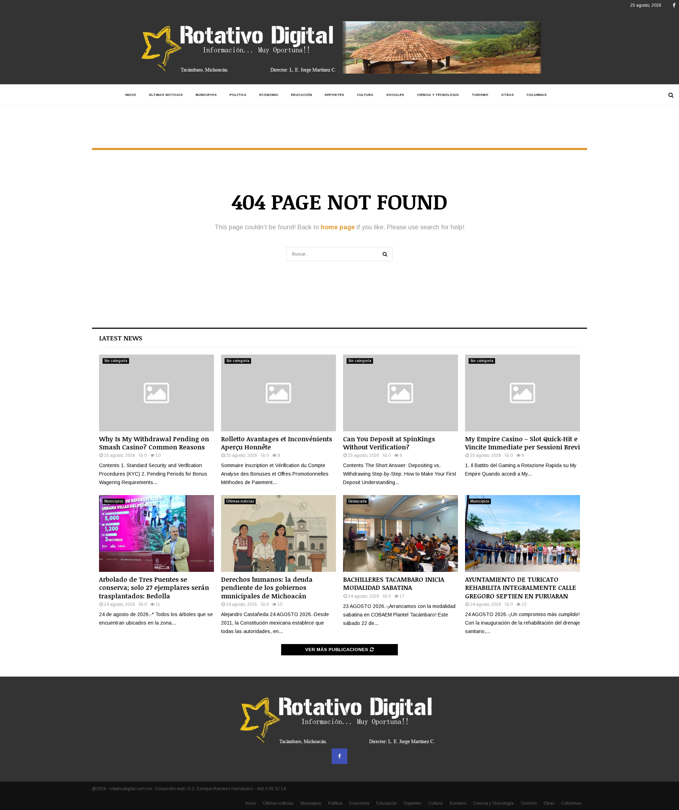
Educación (301, 95)
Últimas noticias (166, 95)
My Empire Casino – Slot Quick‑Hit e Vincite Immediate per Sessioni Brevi (522, 443)
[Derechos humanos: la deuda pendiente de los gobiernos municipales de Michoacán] (278, 533)
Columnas (537, 95)
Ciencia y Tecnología (438, 95)
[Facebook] (339, 756)
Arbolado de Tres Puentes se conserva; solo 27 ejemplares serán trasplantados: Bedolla (154, 587)
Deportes (334, 95)
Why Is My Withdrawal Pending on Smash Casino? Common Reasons (154, 443)
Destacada (357, 501)
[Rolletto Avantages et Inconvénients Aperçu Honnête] (278, 393)
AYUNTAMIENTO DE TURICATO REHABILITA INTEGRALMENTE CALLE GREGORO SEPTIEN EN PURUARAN (520, 587)
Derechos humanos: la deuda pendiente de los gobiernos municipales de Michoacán (267, 587)
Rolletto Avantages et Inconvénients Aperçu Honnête (276, 443)
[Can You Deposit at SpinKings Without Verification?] (400, 393)
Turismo (480, 95)
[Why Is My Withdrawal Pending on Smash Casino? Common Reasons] (156, 393)
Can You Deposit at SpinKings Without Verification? (389, 443)
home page (338, 227)
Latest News (120, 338)
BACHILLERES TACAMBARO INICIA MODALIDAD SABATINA (393, 583)
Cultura (365, 95)
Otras (507, 95)
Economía (268, 95)
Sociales (395, 95)
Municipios (206, 95)
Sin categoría (115, 361)
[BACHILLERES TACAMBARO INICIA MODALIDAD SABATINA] (400, 533)
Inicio (130, 95)
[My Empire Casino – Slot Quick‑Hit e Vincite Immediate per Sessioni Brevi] (522, 393)
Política (238, 95)
